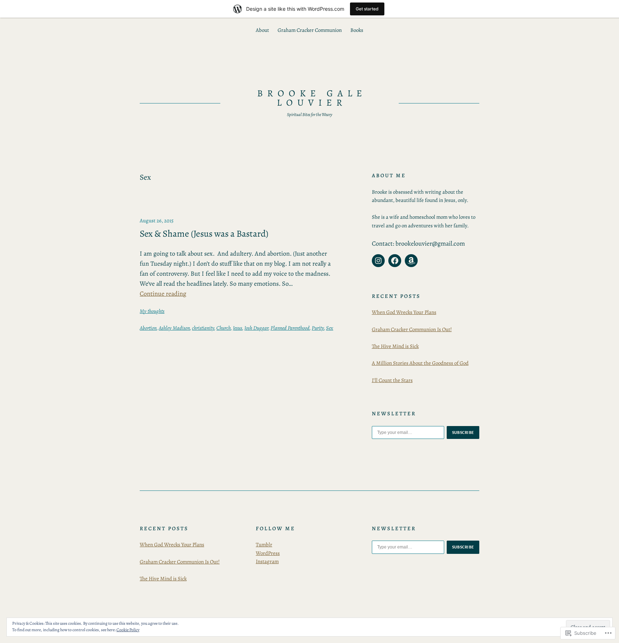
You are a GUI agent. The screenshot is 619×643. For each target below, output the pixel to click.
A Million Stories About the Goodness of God (420, 363)
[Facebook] (394, 260)
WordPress (268, 553)
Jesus (237, 328)
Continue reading (163, 293)
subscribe (463, 432)
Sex (329, 328)
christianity (203, 328)
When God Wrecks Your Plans (404, 312)
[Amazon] (411, 260)
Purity (318, 328)
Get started (367, 8)
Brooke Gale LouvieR (311, 98)
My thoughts (152, 311)
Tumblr (264, 544)
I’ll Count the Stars (392, 380)
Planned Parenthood (290, 328)
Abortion (148, 328)
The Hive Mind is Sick (395, 346)
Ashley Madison (174, 328)
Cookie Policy (127, 630)
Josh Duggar (256, 328)
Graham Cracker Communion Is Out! (412, 329)
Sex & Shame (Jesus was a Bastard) (204, 234)
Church (223, 328)
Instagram (267, 561)
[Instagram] (378, 260)
